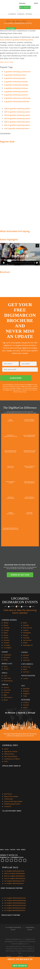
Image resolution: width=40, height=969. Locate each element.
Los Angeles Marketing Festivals (15, 898)
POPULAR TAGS (10, 867)
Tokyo (25, 696)
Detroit (6, 638)
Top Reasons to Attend (12, 759)
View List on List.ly (6, 62)
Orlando (25, 630)
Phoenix (25, 635)
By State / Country (25, 606)
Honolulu (6, 640)
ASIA (23, 686)
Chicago (6, 630)
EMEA (5, 695)
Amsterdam (7, 655)
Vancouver (26, 660)
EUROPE (5, 652)
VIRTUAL (5, 684)
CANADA (24, 652)
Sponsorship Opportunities (13, 801)
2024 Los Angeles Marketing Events (15, 873)
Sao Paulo (26, 672)
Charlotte (7, 628)
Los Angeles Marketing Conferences (15, 881)
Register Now (7, 141)
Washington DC (28, 645)
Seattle (25, 643)
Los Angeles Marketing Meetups (15, 903)
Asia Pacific (7, 690)
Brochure (5, 272)
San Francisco (27, 640)
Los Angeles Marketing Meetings (15, 900)
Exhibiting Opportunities (12, 804)
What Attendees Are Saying (15, 231)
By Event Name (12, 606)
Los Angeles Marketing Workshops (15, 910)
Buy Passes (8, 794)
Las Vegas (7, 645)
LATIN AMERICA (27, 664)
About (6, 749)
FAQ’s (6, 761)
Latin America (8, 697)
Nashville (26, 625)
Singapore (26, 693)
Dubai (5, 667)
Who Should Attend (10, 756)
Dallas (6, 633)
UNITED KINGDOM (28, 675)
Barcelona (7, 657)
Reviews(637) (28, 3)
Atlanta (6, 623)
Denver (6, 635)
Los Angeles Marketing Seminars (15, 905)
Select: (6, 606)
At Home (6, 692)
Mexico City (26, 667)
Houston (6, 643)
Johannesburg (8, 681)
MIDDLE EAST (7, 664)
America (6, 687)
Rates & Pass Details (11, 796)
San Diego (26, 638)
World (6, 700)
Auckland (26, 702)
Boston (6, 625)
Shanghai (26, 691)
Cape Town (7, 678)
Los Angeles (7, 648)
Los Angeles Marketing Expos (14, 883)
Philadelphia (27, 633)
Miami (25, 623)
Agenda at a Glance (10, 751)
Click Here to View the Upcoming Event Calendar (20, 611)
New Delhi (26, 689)
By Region (32, 606)
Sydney (25, 707)
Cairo (5, 676)
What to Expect (9, 754)
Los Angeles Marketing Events (14, 871)
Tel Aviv (6, 669)
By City (19, 606)
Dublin (6, 660)
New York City (27, 628)
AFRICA (4, 673)
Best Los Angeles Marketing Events (15, 876)
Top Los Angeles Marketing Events (15, 878)
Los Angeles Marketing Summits (15, 908)
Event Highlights (9, 239)
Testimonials (8, 799)
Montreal (26, 655)
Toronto (25, 658)
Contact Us (7, 806)
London (25, 678)
